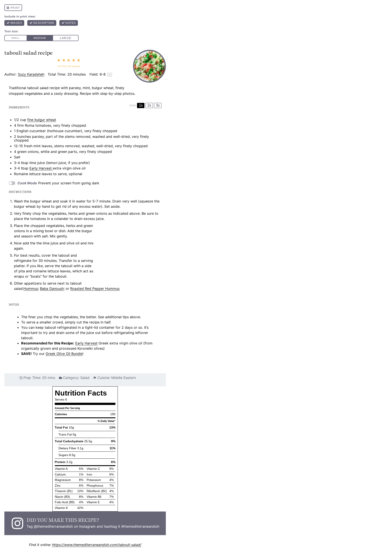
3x (158, 105)
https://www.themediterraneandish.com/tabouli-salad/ (96, 545)
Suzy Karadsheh (31, 74)
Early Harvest (41, 168)
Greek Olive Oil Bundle (64, 353)
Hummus (31, 288)
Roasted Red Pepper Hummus (95, 288)
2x (149, 105)
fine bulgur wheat (41, 120)
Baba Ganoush (52, 288)
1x (141, 105)
